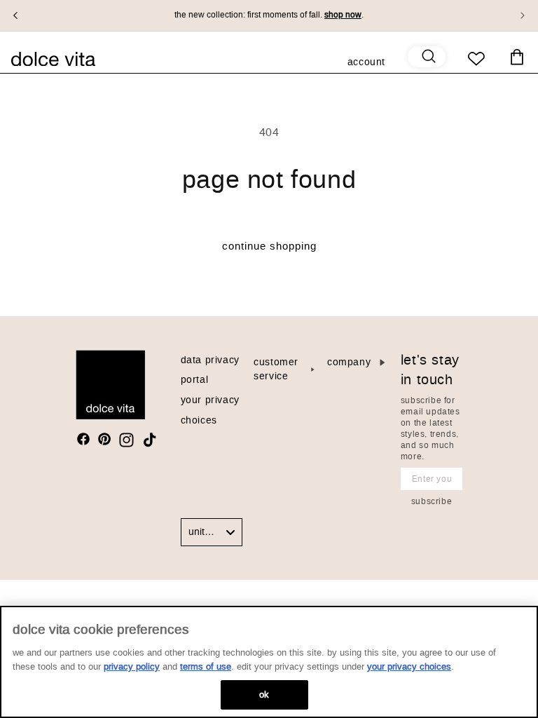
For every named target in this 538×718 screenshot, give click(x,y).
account (366, 63)
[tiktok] (149, 440)
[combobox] (212, 532)
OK (264, 694)
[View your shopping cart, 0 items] (517, 57)
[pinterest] (104, 439)
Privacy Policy (132, 666)
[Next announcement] (522, 15)
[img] (83, 439)
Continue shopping (269, 246)
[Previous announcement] (15, 15)
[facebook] (83, 439)
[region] (269, 662)
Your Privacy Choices (409, 666)
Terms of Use (205, 666)
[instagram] (126, 440)
